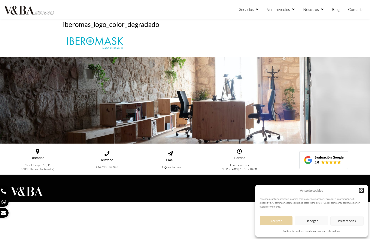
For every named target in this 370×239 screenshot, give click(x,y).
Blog (336, 9)
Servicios (246, 9)
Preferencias (347, 221)
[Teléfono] (106, 153)
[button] (361, 190)
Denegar (312, 221)
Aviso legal (334, 231)
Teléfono (107, 160)
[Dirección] (37, 151)
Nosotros (311, 9)
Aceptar (276, 221)
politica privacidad (316, 231)
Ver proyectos (278, 9)
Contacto (356, 9)
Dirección (37, 158)
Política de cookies (293, 231)
